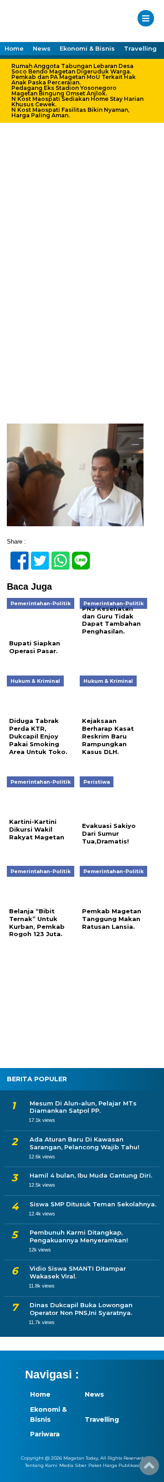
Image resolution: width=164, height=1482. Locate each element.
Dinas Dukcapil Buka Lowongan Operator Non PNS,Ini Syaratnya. (81, 1308)
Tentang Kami (41, 1465)
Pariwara (45, 1434)
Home (14, 48)
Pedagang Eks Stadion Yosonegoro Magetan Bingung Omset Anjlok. (64, 90)
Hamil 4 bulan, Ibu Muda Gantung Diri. (91, 1175)
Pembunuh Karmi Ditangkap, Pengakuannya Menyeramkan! (79, 1236)
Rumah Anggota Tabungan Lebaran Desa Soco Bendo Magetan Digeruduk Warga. (72, 68)
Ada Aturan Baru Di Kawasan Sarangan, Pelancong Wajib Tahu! (84, 1143)
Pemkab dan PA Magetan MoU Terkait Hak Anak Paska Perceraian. (73, 79)
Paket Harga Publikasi (113, 1465)
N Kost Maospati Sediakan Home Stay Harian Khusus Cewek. (77, 101)
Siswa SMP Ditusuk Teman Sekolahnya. (93, 1204)
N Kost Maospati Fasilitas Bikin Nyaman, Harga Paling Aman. (70, 112)
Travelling (140, 48)
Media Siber (73, 1465)
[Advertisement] (82, 338)
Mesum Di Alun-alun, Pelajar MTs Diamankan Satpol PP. (83, 1107)
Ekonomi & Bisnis (87, 48)
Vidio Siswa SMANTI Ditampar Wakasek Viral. (78, 1272)
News (42, 48)
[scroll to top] (149, 1468)
